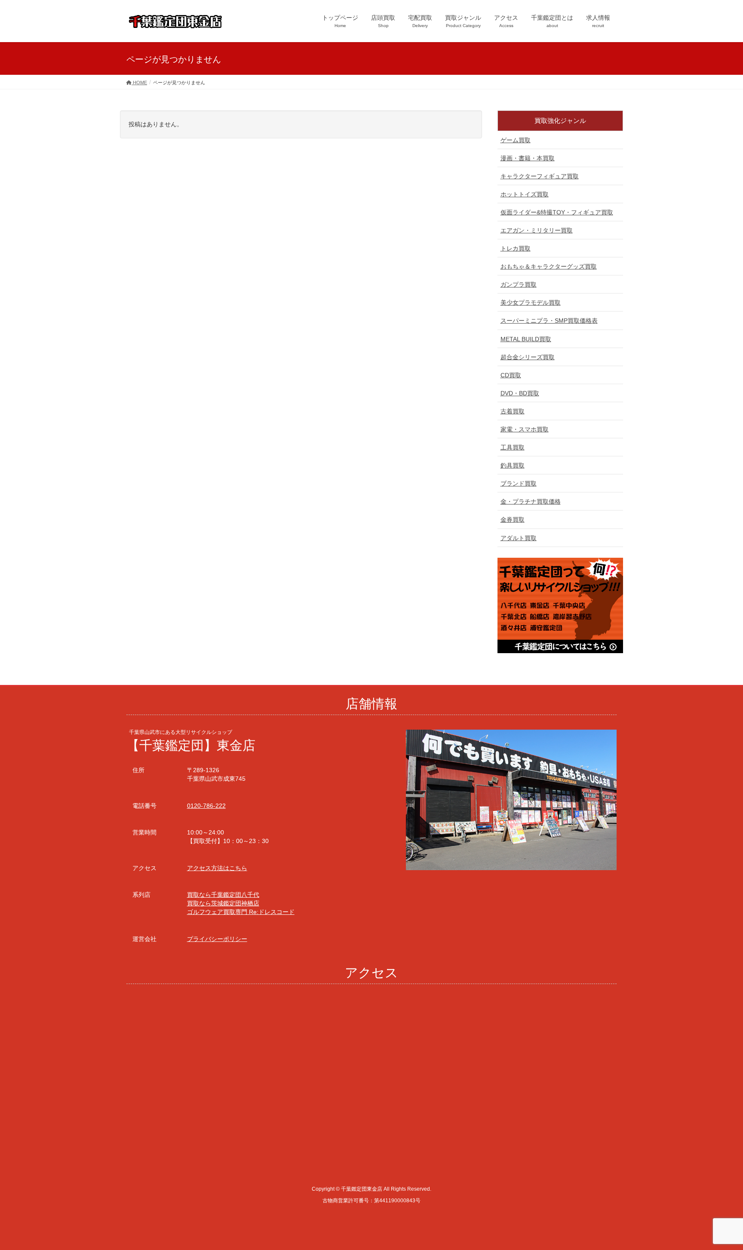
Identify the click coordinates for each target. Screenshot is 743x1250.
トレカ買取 (515, 248)
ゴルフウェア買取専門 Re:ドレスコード (241, 911)
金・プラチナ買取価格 (530, 501)
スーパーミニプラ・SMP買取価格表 (549, 320)
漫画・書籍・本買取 (527, 158)
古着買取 (512, 411)
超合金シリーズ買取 (527, 357)
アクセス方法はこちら (217, 868)
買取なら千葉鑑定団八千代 (223, 894)
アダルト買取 (518, 538)
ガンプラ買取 (518, 284)
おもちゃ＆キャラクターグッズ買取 (548, 266)
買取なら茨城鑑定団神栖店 (223, 903)
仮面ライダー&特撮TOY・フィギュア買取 (556, 212)
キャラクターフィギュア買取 (539, 176)
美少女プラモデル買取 (530, 302)
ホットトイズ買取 (524, 194)
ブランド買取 (518, 483)
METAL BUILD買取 (525, 339)
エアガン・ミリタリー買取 (536, 230)
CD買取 (510, 375)
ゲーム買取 (515, 140)
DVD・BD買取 (519, 393)
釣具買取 (512, 465)
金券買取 (512, 519)
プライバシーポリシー (217, 938)
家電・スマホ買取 (524, 429)
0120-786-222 (206, 805)
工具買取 (512, 447)
